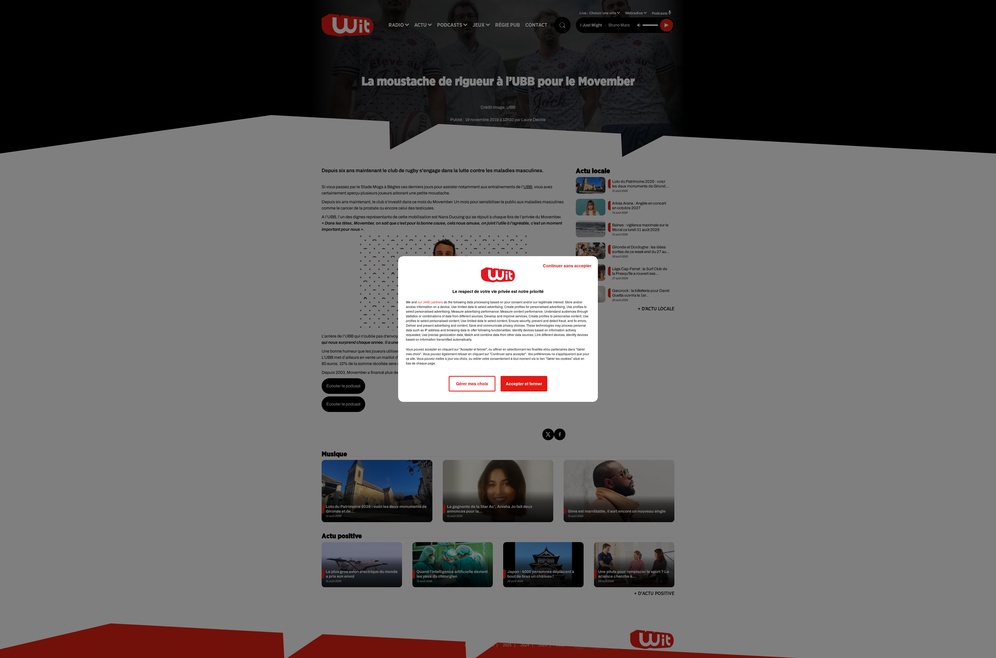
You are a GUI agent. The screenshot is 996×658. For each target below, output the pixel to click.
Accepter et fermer (524, 384)
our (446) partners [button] (430, 302)
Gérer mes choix (472, 384)
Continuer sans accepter (567, 266)
